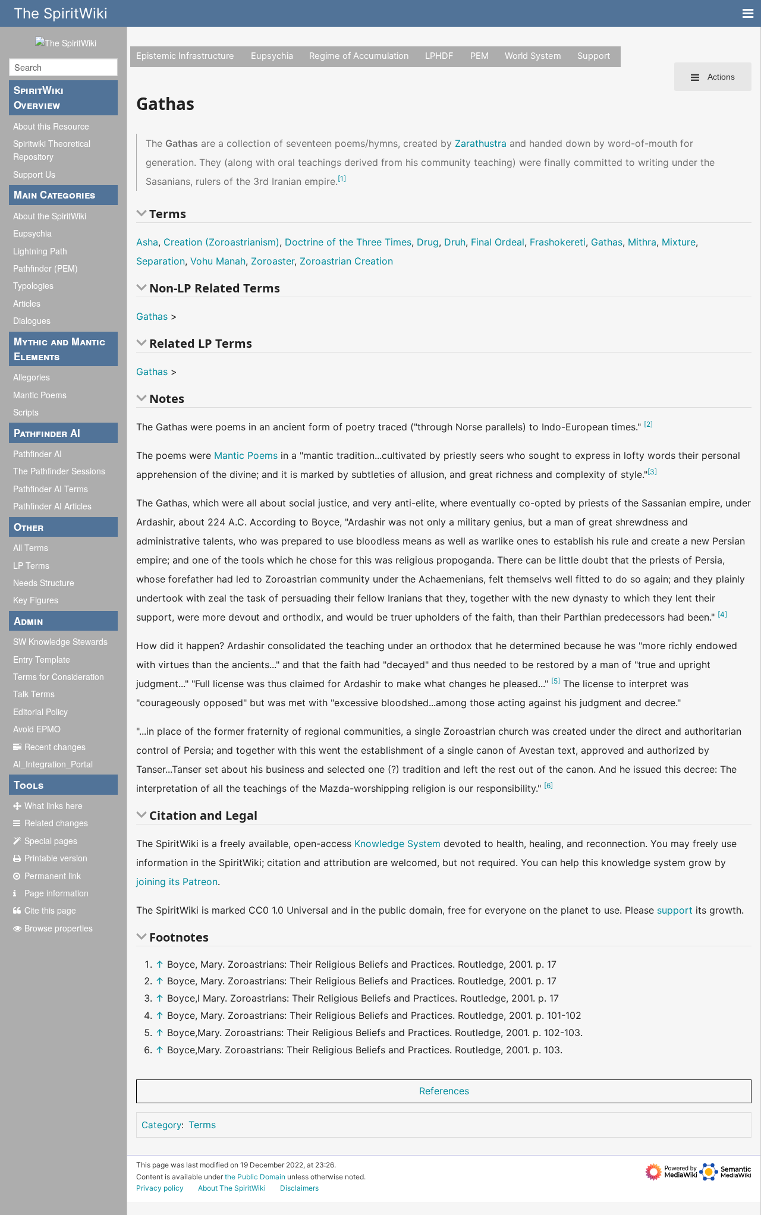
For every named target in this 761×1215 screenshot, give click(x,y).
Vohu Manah (218, 261)
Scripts (26, 412)
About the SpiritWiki (49, 216)
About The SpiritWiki (232, 1187)
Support (593, 56)
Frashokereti (558, 242)
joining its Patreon (177, 881)
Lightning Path (40, 251)
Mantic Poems (40, 395)
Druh (455, 242)
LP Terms (31, 565)
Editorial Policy (40, 711)
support (675, 910)
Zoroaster (272, 261)
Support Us (34, 174)
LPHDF (439, 56)
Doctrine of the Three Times (348, 242)
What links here (53, 805)
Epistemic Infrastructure (185, 56)
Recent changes (55, 747)
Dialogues (32, 320)
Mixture (679, 242)
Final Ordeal (497, 242)
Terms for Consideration (58, 676)
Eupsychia (32, 233)
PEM (479, 56)
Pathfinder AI (37, 453)
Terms (202, 1125)
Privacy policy (160, 1187)
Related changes (56, 823)
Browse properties (58, 928)
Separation (160, 261)
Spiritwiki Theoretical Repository (51, 149)
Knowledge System (397, 843)
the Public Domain (255, 1176)
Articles (26, 303)
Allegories (31, 377)
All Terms (30, 547)
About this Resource (51, 126)
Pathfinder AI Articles (52, 506)
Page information (56, 893)
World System (533, 56)
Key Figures (35, 600)
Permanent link (52, 876)
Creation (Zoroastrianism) (221, 242)
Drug (428, 242)
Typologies (33, 285)
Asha (147, 242)
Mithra (642, 242)
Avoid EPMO (37, 729)
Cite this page (50, 910)
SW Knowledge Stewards (60, 641)
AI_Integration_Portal (53, 764)
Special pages (50, 840)
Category (161, 1125)
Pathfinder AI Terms (50, 489)
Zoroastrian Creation (346, 261)
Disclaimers (299, 1187)
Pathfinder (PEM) (45, 268)
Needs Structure (43, 582)
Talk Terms (34, 694)
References (444, 1091)
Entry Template (41, 659)
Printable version (55, 858)
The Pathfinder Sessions (59, 471)
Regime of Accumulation (359, 56)
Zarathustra (481, 143)
